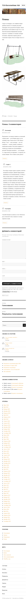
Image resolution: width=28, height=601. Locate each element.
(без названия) (7, 371)
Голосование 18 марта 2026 (10, 365)
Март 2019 (6, 457)
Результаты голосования (9, 367)
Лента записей (7, 555)
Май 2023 (6, 415)
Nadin (5, 116)
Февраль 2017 (7, 495)
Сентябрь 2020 (7, 433)
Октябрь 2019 (7, 445)
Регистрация (7, 551)
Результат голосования (16, 387)
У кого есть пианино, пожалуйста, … (11, 337)
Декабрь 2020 (7, 427)
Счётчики (4, 565)
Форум (4, 586)
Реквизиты (5, 576)
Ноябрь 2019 (7, 443)
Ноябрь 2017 (7, 477)
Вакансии (4, 590)
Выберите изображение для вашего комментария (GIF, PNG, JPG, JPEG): (13, 288)
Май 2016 (6, 511)
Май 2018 (6, 469)
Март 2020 (6, 439)
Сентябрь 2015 (7, 521)
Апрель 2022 (7, 421)
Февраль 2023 (7, 417)
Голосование (7, 533)
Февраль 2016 (7, 515)
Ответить (5, 158)
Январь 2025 (7, 409)
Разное (15, 116)
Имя (3, 261)
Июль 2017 (6, 485)
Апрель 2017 (7, 491)
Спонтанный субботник (17, 383)
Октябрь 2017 (7, 479)
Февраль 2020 (7, 441)
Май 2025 (6, 407)
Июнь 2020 (6, 435)
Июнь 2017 (6, 487)
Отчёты (4, 569)
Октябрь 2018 (7, 463)
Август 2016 (7, 507)
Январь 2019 (7, 459)
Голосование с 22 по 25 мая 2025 (12, 369)
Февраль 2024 (7, 413)
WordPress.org (7, 559)
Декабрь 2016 (7, 499)
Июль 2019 (6, 451)
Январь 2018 (7, 473)
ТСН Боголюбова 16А (11, 5)
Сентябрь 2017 (7, 481)
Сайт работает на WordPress (18, 598)
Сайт (3, 276)
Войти (5, 553)
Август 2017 (7, 483)
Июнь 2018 (6, 467)
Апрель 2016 (7, 513)
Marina (7, 349)
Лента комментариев (9, 557)
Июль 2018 (6, 465)
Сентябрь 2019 (7, 447)
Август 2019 (7, 449)
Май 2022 (6, 419)
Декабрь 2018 (7, 461)
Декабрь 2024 (7, 411)
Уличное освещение (8, 342)
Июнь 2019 (6, 453)
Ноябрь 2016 (7, 501)
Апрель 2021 (7, 423)
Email (4, 268)
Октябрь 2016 (7, 503)
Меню (23, 5)
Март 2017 (6, 493)
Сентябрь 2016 (7, 505)
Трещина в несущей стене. (9, 348)
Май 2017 (6, 489)
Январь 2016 (7, 517)
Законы (5, 535)
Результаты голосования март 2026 (12, 363)
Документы (5, 579)
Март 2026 (6, 405)
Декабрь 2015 (7, 519)
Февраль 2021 (7, 425)
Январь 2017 (7, 497)
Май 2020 (6, 437)
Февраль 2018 (7, 471)
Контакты (4, 572)
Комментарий (6, 240)
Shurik (7, 338)
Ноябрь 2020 (7, 429)
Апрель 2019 (7, 455)
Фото (3, 593)
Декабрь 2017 (7, 475)
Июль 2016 (6, 509)
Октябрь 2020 (7, 431)
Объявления (7, 537)
